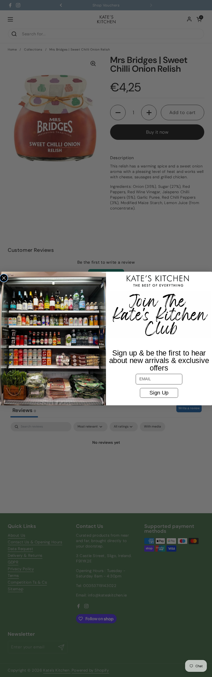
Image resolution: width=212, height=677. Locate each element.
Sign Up (159, 393)
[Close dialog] (4, 278)
